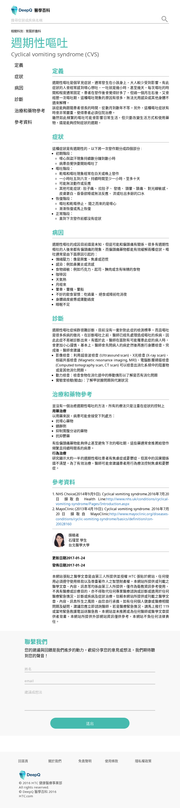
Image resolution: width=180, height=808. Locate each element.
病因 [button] (18, 88)
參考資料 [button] (23, 122)
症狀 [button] (18, 77)
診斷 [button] (18, 99)
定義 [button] (18, 65)
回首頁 (23, 761)
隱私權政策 (143, 761)
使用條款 (111, 761)
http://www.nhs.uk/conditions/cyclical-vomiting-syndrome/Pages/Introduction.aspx (112, 501)
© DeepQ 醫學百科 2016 (37, 791)
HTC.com (26, 796)
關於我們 (54, 761)
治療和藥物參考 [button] (29, 111)
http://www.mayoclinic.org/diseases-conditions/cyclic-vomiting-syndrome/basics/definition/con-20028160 (112, 518)
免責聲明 (85, 761)
